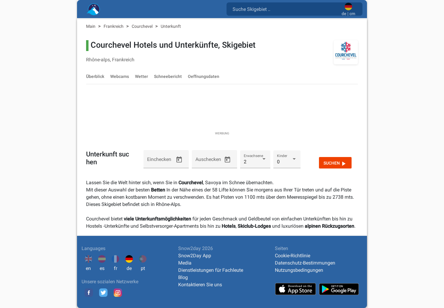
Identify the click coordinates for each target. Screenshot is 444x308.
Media (184, 263)
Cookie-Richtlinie (292, 255)
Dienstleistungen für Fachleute (210, 270)
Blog (183, 277)
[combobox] (285, 9)
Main (91, 26)
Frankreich (114, 26)
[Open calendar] (179, 160)
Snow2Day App (194, 255)
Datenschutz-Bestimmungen (305, 263)
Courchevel (142, 26)
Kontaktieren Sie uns (200, 284)
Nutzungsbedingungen (299, 270)
